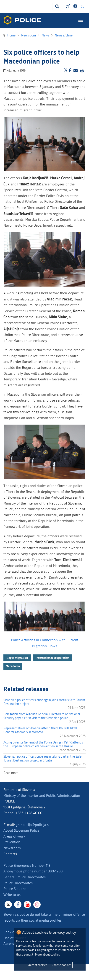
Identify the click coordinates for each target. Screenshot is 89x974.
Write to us (12, 894)
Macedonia (13, 666)
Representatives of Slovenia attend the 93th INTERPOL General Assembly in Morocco (40, 730)
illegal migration (17, 658)
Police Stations (14, 889)
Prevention (11, 842)
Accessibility (12, 943)
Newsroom (12, 848)
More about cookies (47, 954)
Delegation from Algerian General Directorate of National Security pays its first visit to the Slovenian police (41, 716)
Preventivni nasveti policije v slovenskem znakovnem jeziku (68, 6)
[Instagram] (37, 904)
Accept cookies (37, 965)
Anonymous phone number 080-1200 (33, 871)
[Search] (57, 6)
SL (82, 6)
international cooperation (52, 658)
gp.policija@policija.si (33, 825)
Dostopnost (76, 6)
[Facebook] (17, 904)
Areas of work (14, 836)
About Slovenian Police (21, 830)
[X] (8, 904)
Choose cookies (61, 965)
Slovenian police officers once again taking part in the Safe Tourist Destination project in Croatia (42, 758)
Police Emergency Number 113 (26, 865)
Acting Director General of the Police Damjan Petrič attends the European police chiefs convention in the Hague (43, 744)
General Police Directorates (24, 877)
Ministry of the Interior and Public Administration (41, 795)
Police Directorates (18, 883)
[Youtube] (27, 904)
